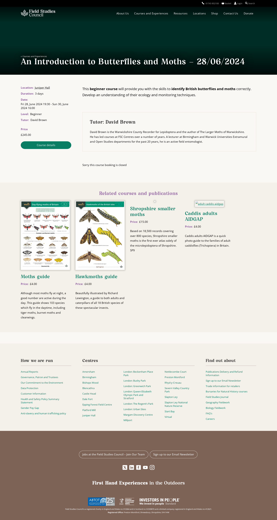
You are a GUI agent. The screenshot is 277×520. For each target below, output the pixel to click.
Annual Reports (29, 371)
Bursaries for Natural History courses (226, 391)
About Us (122, 13)
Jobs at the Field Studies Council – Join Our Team (113, 454)
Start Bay (170, 411)
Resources (180, 13)
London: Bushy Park (134, 380)
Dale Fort (87, 399)
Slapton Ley (171, 397)
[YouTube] (145, 467)
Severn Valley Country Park (177, 389)
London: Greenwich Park (137, 386)
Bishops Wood (90, 382)
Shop (214, 13)
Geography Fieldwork (218, 402)
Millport (127, 420)
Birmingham (89, 377)
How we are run (37, 361)
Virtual (168, 416)
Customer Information (33, 393)
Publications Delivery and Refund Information (224, 373)
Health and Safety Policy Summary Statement (40, 400)
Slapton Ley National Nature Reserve (176, 404)
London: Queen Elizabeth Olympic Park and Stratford (137, 395)
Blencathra (88, 388)
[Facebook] (138, 467)
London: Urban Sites (134, 409)
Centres (90, 361)
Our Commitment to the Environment (42, 382)
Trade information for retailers (223, 386)
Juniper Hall (42, 88)
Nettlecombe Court (175, 371)
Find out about (221, 361)
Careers (210, 418)
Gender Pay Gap (30, 408)
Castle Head (89, 393)
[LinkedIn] (131, 467)
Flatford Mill (89, 410)
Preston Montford (175, 377)
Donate (248, 13)
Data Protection (29, 388)
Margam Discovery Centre (138, 414)
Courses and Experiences (151, 13)
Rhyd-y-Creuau (173, 382)
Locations (199, 13)
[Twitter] (124, 467)
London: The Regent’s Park (138, 403)
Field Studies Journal (217, 397)
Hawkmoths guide (96, 277)
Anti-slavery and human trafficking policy (43, 413)
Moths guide (35, 277)
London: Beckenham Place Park (138, 373)
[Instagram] (152, 467)
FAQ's (209, 413)
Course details (46, 145)
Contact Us (230, 13)
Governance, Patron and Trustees (39, 377)
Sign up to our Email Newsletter (223, 380)
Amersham (88, 371)
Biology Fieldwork (215, 408)
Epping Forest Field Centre (97, 404)
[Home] (38, 13)
